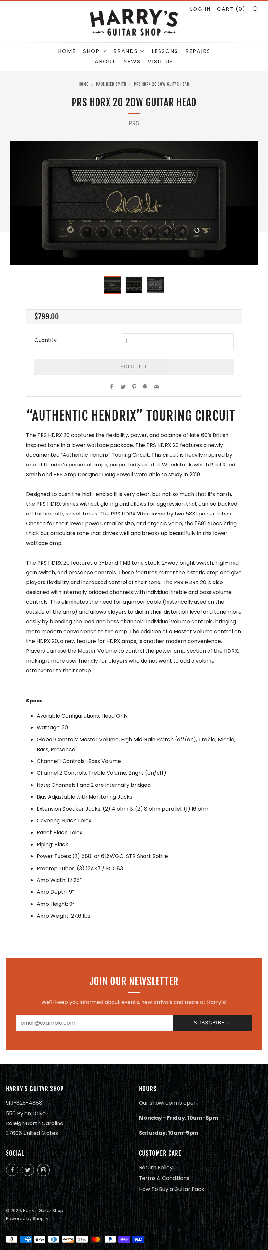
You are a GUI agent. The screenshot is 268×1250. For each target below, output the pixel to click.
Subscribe (209, 1023)
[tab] (112, 285)
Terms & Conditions (164, 1178)
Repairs (197, 51)
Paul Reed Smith (111, 84)
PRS (134, 123)
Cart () (231, 9)
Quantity (45, 340)
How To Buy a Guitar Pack (171, 1189)
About (105, 61)
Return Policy (156, 1167)
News (132, 61)
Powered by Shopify (27, 1218)
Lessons (165, 51)
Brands (125, 51)
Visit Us (160, 61)
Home (67, 51)
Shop (91, 51)
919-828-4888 (24, 1102)
